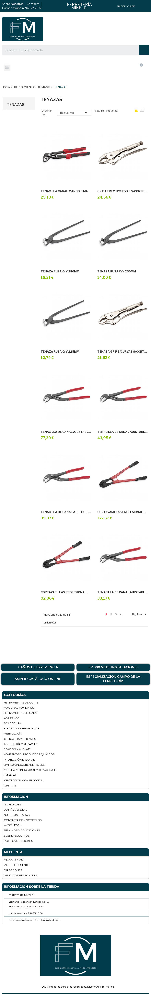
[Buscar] (144, 50)
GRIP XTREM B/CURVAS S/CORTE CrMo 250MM (122, 191)
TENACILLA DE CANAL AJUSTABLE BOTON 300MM (122, 431)
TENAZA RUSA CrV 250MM (116, 271)
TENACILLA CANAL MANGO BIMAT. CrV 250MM (66, 191)
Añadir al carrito (61, 180)
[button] (121, 69)
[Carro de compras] (139, 68)
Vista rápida (70, 180)
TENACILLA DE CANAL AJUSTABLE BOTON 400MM (66, 431)
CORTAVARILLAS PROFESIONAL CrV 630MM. (66, 592)
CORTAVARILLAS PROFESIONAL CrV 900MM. (122, 512)
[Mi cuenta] (102, 69)
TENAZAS (15, 105)
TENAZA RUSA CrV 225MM (60, 351)
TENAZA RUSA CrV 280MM (60, 271)
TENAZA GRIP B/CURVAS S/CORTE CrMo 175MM (122, 351)
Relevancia (74, 112)
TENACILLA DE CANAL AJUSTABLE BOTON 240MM (66, 512)
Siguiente (139, 615)
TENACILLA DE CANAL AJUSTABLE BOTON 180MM (122, 592)
